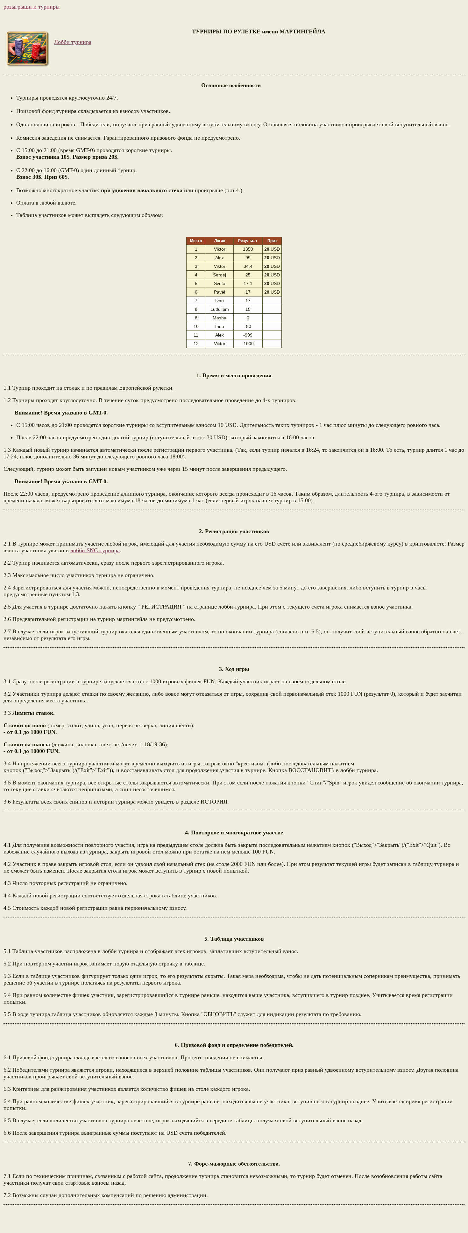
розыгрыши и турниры (32, 6)
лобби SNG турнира (95, 550)
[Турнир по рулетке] (28, 49)
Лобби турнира (72, 42)
